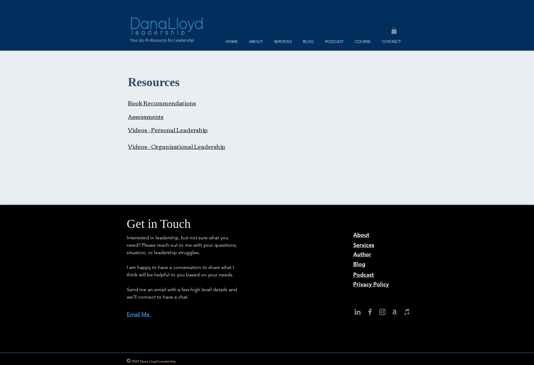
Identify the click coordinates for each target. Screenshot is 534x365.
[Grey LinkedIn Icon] (357, 312)
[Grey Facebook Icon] (370, 312)
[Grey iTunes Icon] (407, 312)
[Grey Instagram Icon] (382, 312)
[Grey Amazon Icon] (394, 312)
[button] (394, 30)
